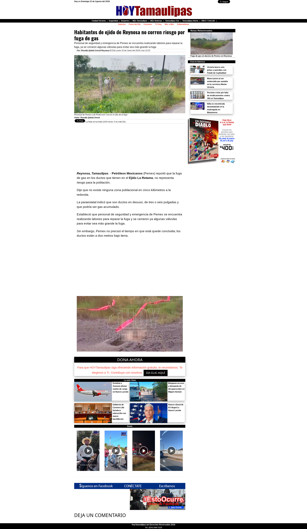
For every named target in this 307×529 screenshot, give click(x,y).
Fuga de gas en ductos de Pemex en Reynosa (211, 56)
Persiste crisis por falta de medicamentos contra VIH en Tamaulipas (218, 96)
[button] (88, 451)
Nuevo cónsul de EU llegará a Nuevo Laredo (175, 408)
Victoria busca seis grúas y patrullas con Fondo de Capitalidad (216, 70)
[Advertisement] (129, 145)
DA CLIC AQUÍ (155, 372)
